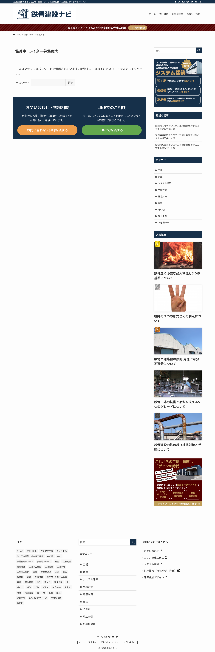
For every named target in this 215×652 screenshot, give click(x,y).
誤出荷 (45, 587)
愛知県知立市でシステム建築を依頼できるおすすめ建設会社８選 (177, 146)
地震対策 (162, 189)
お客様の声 (163, 222)
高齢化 (20, 602)
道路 (59, 592)
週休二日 (41, 592)
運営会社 (92, 642)
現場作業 (39, 576)
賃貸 (19, 592)
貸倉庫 (67, 587)
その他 (161, 209)
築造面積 (29, 582)
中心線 (50, 556)
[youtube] (192, 1)
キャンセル (62, 551)
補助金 (20, 587)
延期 (57, 571)
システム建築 (164, 183)
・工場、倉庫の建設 (153, 557)
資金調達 (29, 592)
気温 (29, 576)
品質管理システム (25, 561)
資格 (160, 202)
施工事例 (162, 215)
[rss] (196, 1)
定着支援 (67, 561)
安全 (57, 561)
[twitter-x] (179, 1)
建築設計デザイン (154, 577)
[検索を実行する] (199, 50)
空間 (19, 582)
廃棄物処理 (46, 571)
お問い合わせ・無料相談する (47, 130)
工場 (160, 170)
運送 (51, 592)
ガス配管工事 (47, 551)
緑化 (39, 582)
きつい (20, 551)
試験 (37, 587)
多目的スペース (44, 561)
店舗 (35, 571)
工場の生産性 (35, 566)
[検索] (200, 1)
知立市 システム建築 (57, 576)
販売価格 (56, 587)
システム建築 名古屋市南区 (30, 556)
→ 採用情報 (138, 28)
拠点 (65, 571)
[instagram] (183, 1)
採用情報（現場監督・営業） (160, 571)
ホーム (82, 642)
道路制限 (21, 597)
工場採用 (61, 566)
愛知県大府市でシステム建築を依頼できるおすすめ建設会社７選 (177, 127)
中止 (59, 556)
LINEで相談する (111, 130)
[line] (188, 1)
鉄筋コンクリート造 (38, 597)
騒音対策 (162, 196)
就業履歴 (21, 566)
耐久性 (48, 582)
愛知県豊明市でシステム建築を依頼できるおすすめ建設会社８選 (177, 137)
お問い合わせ (152, 551)
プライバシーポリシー (110, 642)
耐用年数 (58, 582)
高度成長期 (56, 597)
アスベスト (32, 551)
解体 (29, 587)
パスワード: (23, 82)
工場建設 (49, 566)
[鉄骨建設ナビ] (44, 14)
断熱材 (20, 576)
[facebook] (175, 1)
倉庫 (160, 176)
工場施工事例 (23, 571)
